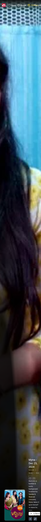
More (30, 510)
